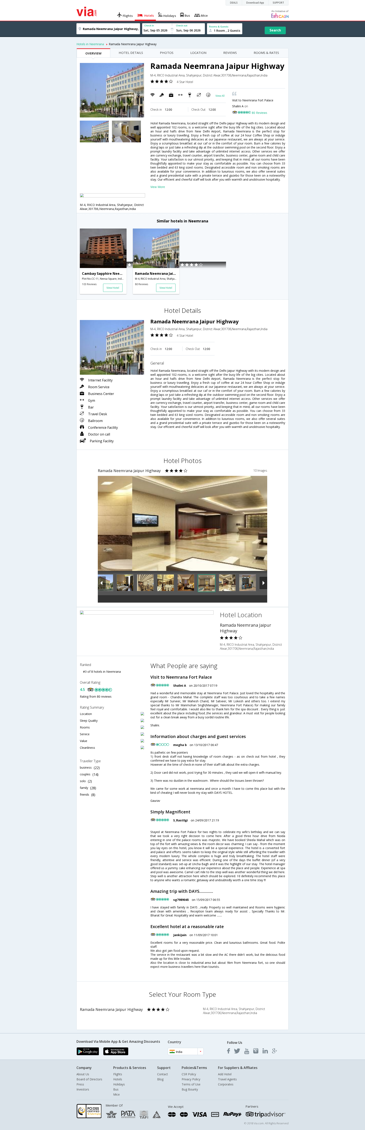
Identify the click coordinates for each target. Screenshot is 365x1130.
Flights (117, 1074)
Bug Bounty (190, 1089)
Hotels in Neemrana (90, 44)
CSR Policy (189, 1074)
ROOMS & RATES (266, 52)
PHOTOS (166, 52)
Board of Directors (89, 1079)
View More (157, 187)
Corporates (225, 1084)
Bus (115, 1089)
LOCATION (198, 52)
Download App (255, 2)
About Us (82, 1074)
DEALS (234, 2)
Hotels (117, 1079)
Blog (160, 1079)
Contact (162, 1074)
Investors (82, 1089)
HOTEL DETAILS (131, 52)
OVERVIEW (93, 53)
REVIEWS (230, 52)
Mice (116, 1094)
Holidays (119, 1084)
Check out (181, 25)
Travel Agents (227, 1079)
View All (220, 96)
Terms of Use (191, 1084)
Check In (149, 25)
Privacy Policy (191, 1079)
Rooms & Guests (218, 26)
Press (80, 1084)
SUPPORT (278, 2)
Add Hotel (225, 1074)
